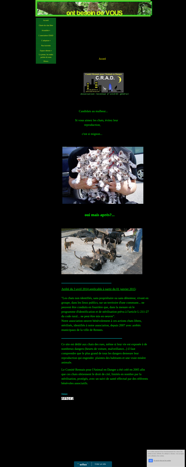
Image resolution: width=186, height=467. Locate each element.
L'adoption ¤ (45, 41)
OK (151, 460)
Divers (46, 61)
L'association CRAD (46, 35)
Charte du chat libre (46, 25)
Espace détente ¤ (46, 51)
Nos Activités (46, 46)
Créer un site (100, 464)
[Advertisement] (46, 115)
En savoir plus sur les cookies (162, 460)
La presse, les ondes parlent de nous (46, 56)
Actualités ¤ (46, 30)
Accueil (46, 20)
